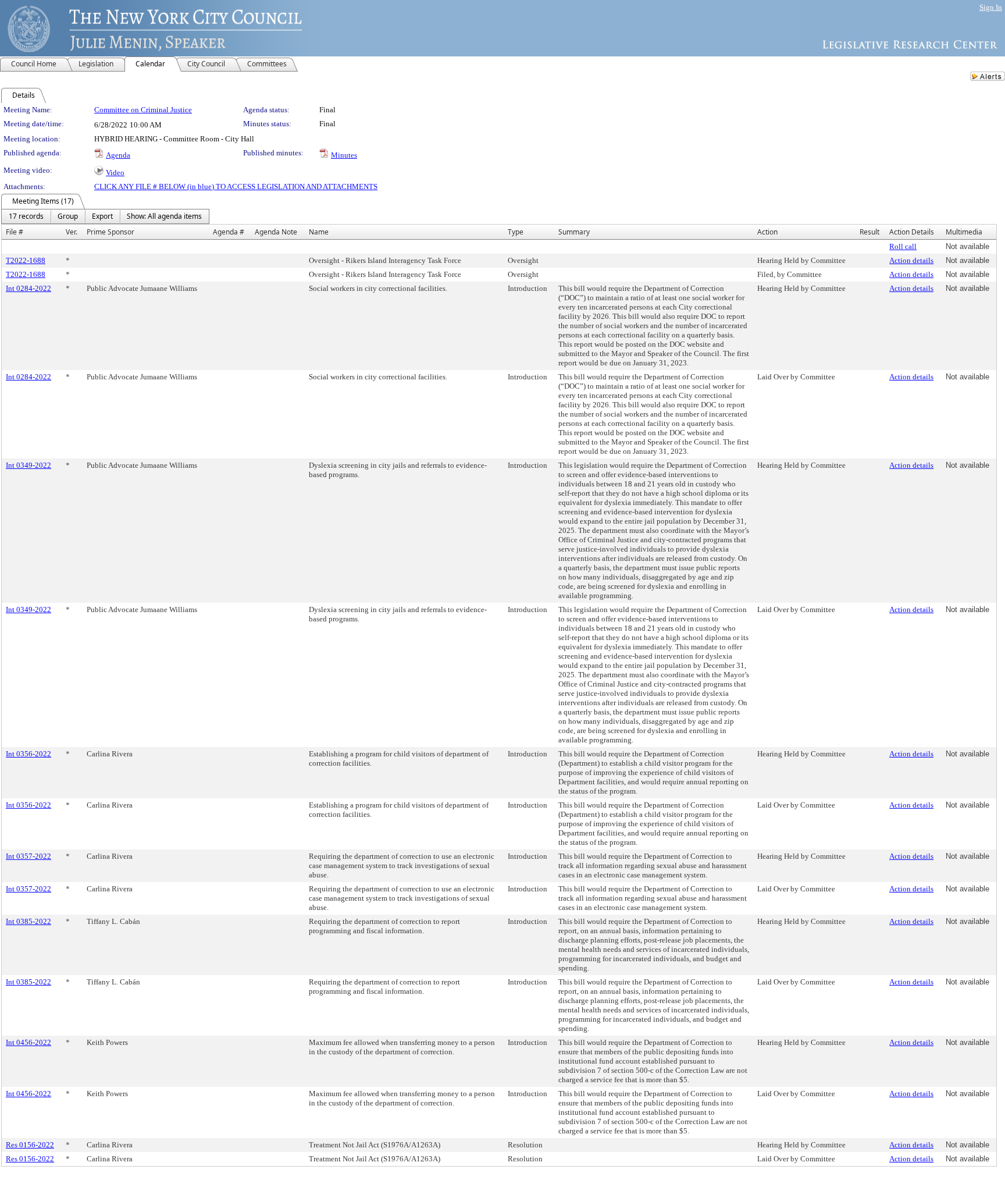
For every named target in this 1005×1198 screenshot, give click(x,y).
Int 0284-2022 (28, 288)
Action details (911, 260)
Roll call (903, 246)
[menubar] (105, 216)
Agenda (118, 155)
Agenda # (228, 232)
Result (869, 232)
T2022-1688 (25, 260)
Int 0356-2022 (28, 753)
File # (14, 232)
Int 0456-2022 (28, 1042)
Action (767, 232)
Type (515, 232)
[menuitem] (26, 216)
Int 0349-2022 (28, 465)
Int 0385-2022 (28, 921)
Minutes (344, 155)
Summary (574, 232)
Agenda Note (276, 232)
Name (319, 232)
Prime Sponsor (110, 232)
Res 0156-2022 (30, 1144)
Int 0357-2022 (28, 856)
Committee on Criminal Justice (143, 109)
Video (115, 172)
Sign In (990, 7)
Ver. (71, 232)
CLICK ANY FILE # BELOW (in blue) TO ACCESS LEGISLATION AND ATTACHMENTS (235, 186)
